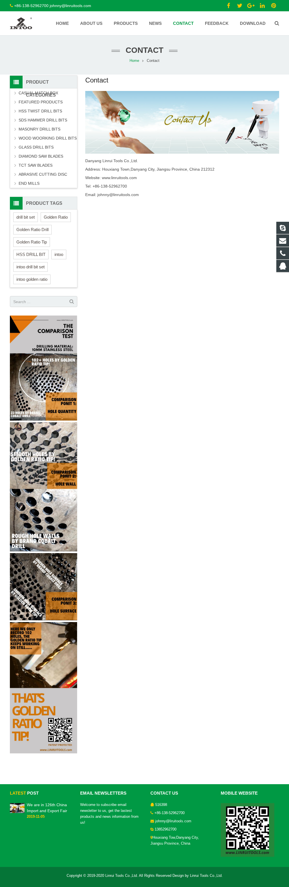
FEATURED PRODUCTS (41, 102)
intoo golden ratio (31, 279)
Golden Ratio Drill (32, 229)
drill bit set (25, 217)
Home (134, 61)
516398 (161, 805)
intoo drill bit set (30, 266)
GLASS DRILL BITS (36, 147)
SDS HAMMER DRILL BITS (43, 120)
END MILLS (29, 183)
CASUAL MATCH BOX (38, 93)
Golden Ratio (56, 217)
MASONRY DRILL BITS (39, 129)
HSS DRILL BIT (30, 254)
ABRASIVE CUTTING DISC (43, 174)
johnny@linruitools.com (70, 5)
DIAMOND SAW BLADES (41, 156)
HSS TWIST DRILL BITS (40, 111)
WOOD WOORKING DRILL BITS (48, 138)
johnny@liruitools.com (173, 821)
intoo (58, 254)
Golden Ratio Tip (31, 242)
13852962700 (165, 829)
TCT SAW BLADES (35, 165)
